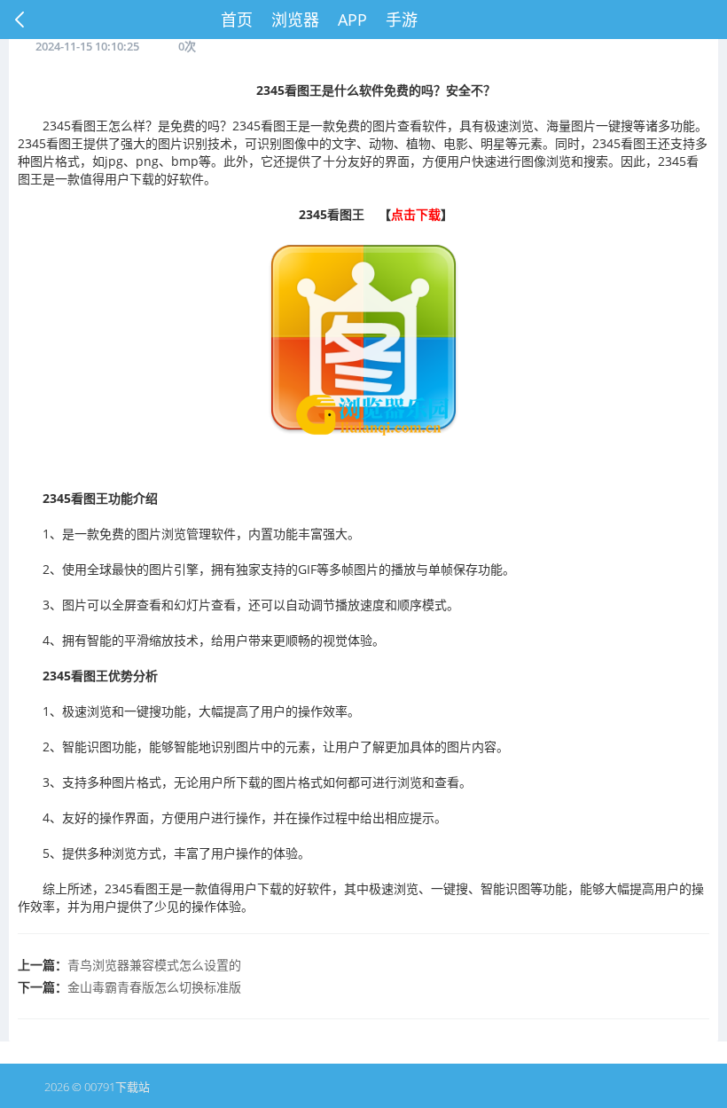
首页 (237, 19)
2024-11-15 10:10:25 (87, 46)
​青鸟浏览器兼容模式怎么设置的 (154, 964)
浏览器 (295, 19)
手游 (402, 19)
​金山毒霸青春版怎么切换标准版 (154, 986)
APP (352, 19)
